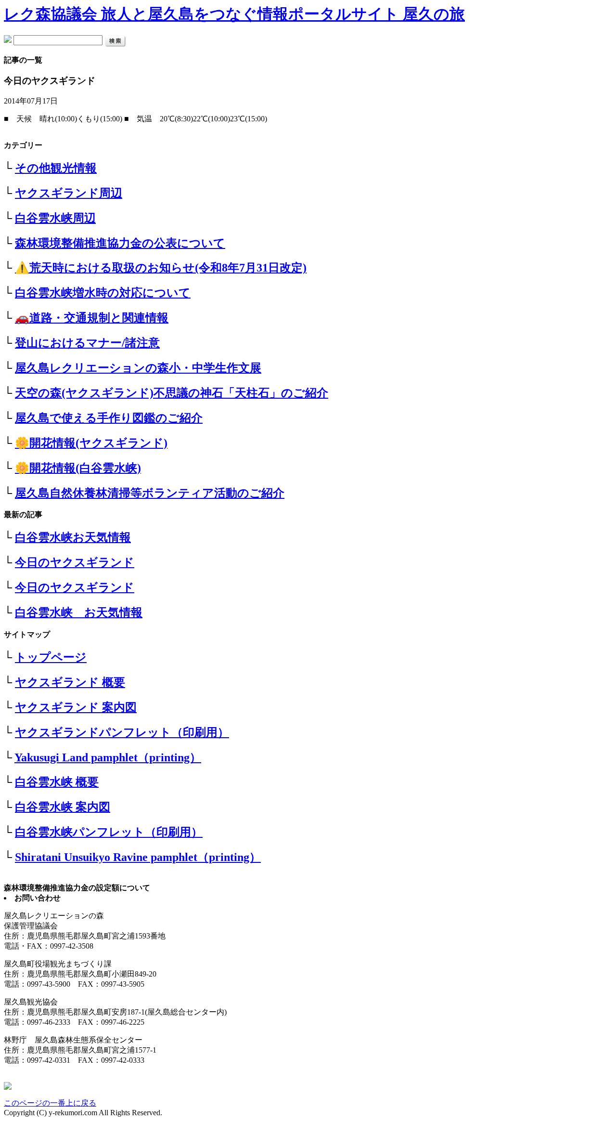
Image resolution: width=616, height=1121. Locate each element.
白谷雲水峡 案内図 (62, 807)
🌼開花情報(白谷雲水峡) (78, 468)
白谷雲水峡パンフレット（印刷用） (109, 832)
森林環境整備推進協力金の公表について (120, 243)
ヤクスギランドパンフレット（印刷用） (122, 732)
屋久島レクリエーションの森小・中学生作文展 (138, 368)
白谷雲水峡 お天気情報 (78, 612)
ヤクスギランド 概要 (70, 682)
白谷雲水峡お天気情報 (73, 537)
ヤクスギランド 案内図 (76, 707)
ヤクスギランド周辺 (68, 193)
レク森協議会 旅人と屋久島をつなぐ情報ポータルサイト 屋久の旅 (234, 14)
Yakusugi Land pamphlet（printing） (107, 757)
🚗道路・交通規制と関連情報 (91, 318)
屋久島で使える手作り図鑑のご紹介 (109, 418)
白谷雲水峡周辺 (55, 218)
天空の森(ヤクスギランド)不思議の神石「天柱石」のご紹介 (171, 393)
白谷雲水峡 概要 (57, 782)
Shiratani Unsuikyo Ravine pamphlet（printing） (138, 857)
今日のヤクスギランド (74, 562)
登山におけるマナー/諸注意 (87, 343)
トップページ (51, 657)
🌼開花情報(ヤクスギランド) (91, 443)
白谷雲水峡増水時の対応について (103, 293)
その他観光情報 (56, 168)
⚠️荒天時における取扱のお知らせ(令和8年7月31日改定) (161, 267)
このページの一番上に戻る (50, 1103)
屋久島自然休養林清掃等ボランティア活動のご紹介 (149, 493)
